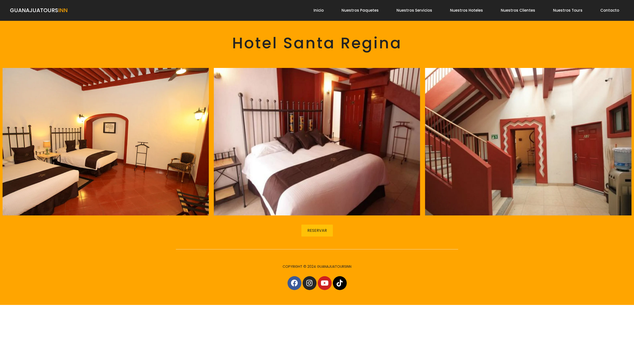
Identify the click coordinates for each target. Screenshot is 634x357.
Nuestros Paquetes (360, 10)
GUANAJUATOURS (39, 10)
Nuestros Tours (567, 10)
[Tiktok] (340, 283)
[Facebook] (294, 283)
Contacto (609, 10)
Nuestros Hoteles (466, 10)
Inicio (319, 10)
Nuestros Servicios (414, 10)
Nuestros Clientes (518, 10)
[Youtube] (325, 283)
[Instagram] (310, 283)
